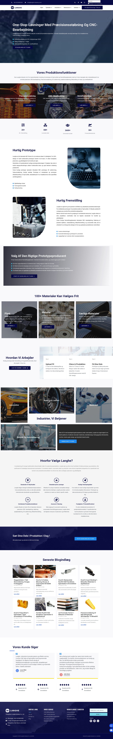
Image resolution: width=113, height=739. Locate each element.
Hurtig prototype (71, 712)
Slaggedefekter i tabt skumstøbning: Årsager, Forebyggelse (22, 581)
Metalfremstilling (48, 721)
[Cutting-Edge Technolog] (56, 499)
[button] (75, 2)
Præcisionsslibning (72, 719)
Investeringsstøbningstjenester (51, 716)
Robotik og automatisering (28, 437)
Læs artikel (16, 594)
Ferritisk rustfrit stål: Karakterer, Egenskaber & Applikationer (44, 614)
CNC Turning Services (49, 714)
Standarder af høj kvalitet (28, 484)
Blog (30, 719)
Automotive (14, 405)
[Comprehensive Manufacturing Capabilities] (27, 499)
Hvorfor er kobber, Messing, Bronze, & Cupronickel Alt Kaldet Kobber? (43, 582)
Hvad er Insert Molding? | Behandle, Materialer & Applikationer (89, 581)
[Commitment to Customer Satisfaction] (85, 499)
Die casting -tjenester (49, 719)
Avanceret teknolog (56, 504)
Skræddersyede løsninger (56, 484)
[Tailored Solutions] (56, 480)
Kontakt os (31, 716)
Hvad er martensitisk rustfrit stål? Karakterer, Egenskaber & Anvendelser (67, 581)
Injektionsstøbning (71, 714)
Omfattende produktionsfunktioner (27, 504)
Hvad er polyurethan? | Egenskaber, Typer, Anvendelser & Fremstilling (23, 614)
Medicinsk (94, 405)
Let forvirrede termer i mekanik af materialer (65, 613)
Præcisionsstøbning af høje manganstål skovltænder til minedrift (89, 614)
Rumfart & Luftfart (51, 400)
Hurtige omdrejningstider (85, 484)
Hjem (30, 712)
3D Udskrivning (71, 716)
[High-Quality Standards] (27, 480)
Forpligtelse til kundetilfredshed (85, 504)
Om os (30, 714)
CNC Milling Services (49, 712)
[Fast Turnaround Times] (85, 480)
